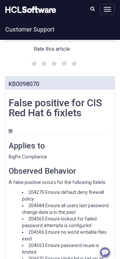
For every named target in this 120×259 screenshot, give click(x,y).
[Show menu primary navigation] (107, 9)
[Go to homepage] (29, 10)
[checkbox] (33, 62)
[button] (92, 8)
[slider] (53, 62)
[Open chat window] (105, 252)
